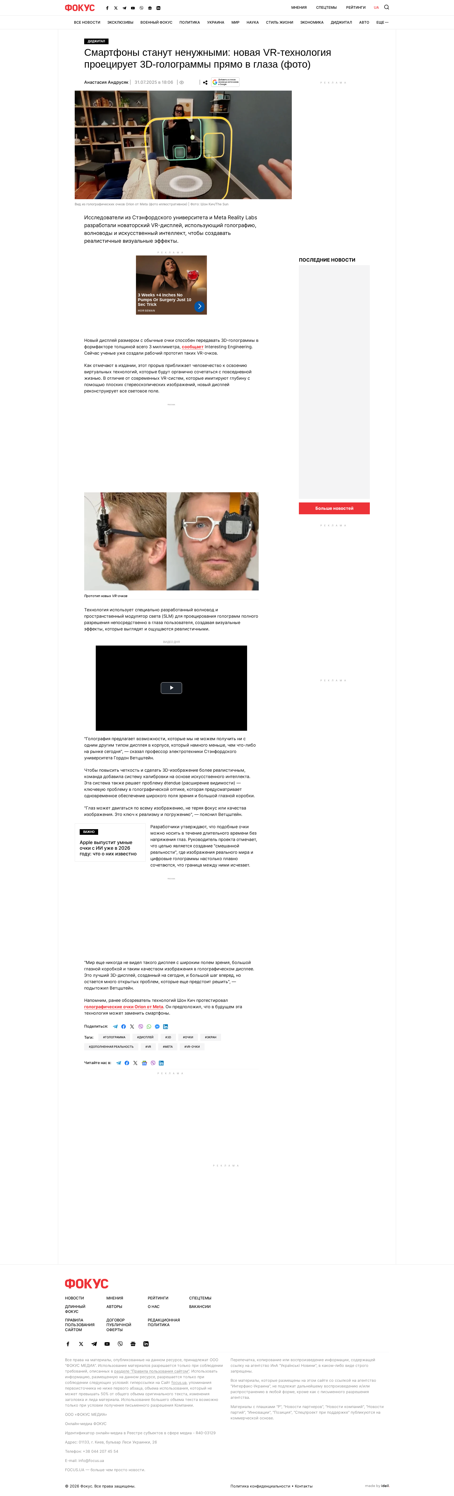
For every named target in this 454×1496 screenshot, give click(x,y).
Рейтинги (356, 7)
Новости (74, 1298)
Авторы (114, 1306)
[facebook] (68, 1344)
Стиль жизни (279, 22)
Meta (169, 1046)
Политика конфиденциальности (260, 1486)
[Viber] (141, 8)
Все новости (87, 22)
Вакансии (200, 1306)
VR (149, 1046)
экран (211, 1037)
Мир (235, 22)
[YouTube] (133, 8)
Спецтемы (326, 7)
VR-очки (193, 1046)
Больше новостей (334, 508)
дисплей (146, 1037)
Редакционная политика (164, 1322)
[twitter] (81, 1344)
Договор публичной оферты (118, 1325)
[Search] (387, 7)
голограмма (115, 1037)
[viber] (120, 1344)
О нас (154, 1306)
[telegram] (94, 1344)
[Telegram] (124, 8)
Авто (364, 22)
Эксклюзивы (120, 22)
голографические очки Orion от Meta (123, 1006)
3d (169, 1037)
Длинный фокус (75, 1309)
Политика (189, 22)
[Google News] (150, 8)
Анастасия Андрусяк (106, 82)
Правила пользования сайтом (80, 1325)
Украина (215, 22)
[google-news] (133, 1344)
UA (376, 7)
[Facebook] (107, 8)
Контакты (304, 1486)
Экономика (312, 22)
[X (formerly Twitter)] (116, 8)
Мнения (299, 7)
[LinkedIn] (158, 8)
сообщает (193, 346)
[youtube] (107, 1344)
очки (189, 1037)
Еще (380, 22)
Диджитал (341, 22)
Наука (253, 22)
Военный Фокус (156, 22)
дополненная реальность (112, 1046)
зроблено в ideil (377, 1486)
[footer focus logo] (87, 1284)
